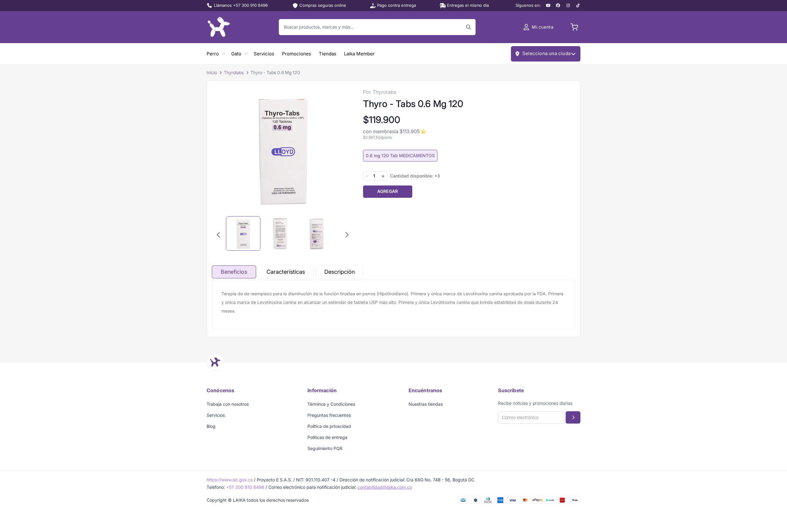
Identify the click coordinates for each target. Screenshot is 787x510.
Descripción (339, 272)
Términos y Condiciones (331, 404)
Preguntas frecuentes (329, 415)
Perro (213, 54)
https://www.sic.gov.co (230, 479)
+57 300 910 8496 (245, 487)
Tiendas (327, 54)
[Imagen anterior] (218, 235)
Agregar (387, 191)
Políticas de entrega (327, 437)
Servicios (264, 54)
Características (286, 272)
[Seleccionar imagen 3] (317, 233)
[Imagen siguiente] (346, 235)
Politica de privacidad (329, 426)
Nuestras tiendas (426, 404)
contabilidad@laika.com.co (385, 487)
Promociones (296, 54)
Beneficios (234, 272)
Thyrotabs (234, 72)
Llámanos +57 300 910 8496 (241, 5)
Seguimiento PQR (324, 448)
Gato (236, 54)
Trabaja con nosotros (228, 404)
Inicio (212, 72)
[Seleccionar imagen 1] (243, 233)
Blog (211, 426)
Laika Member (359, 54)
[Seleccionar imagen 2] (280, 233)
